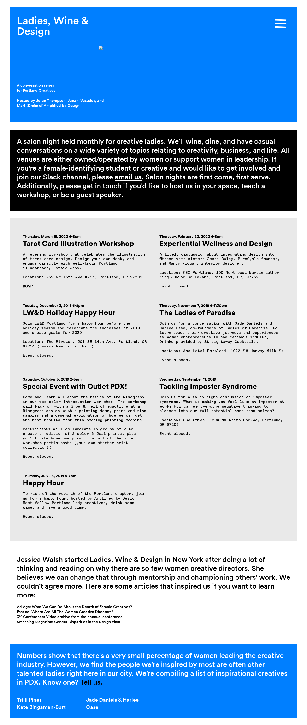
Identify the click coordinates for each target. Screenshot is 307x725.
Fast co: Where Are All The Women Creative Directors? (65, 611)
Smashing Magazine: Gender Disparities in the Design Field (68, 621)
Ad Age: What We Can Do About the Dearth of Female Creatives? (74, 606)
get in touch (102, 185)
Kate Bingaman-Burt (41, 707)
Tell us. (90, 682)
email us (128, 176)
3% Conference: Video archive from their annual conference (70, 616)
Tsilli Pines (29, 699)
